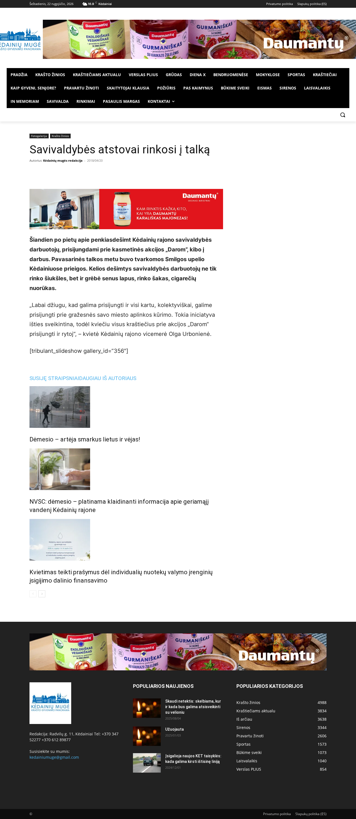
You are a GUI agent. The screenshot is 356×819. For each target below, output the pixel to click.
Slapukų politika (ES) (311, 813)
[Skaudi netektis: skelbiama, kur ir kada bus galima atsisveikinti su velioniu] (147, 708)
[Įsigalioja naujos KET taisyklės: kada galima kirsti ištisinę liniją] (147, 763)
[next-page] (41, 593)
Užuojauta (174, 729)
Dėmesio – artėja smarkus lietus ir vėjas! (84, 439)
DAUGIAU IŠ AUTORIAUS (107, 378)
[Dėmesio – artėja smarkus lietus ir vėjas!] (126, 407)
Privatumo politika (277, 813)
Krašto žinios (60, 136)
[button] (342, 114)
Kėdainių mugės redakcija (63, 160)
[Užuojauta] (147, 736)
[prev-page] (32, 593)
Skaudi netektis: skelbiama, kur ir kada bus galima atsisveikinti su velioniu (193, 707)
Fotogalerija (39, 136)
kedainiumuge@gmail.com (54, 757)
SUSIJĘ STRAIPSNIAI (54, 378)
